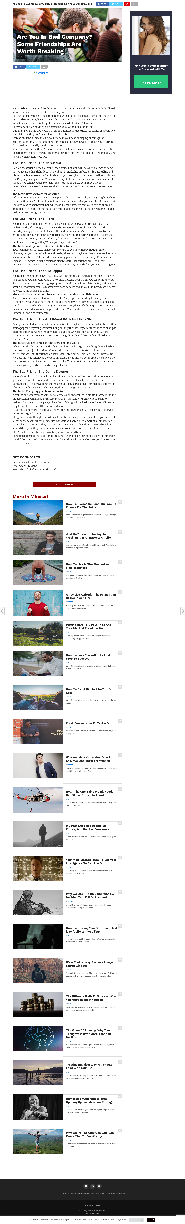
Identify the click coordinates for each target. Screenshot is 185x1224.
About (63, 1194)
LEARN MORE (151, 83)
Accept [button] (151, 1220)
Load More (67, 1165)
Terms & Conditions (115, 1194)
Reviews (72, 1194)
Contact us (83, 1194)
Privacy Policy (97, 1194)
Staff (70, 511)
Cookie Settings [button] (136, 1220)
